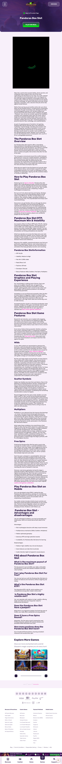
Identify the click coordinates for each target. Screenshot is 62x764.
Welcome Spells (8, 724)
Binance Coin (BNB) (38, 717)
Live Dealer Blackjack (25, 724)
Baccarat (22, 715)
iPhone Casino (49, 715)
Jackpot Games (24, 720)
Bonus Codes (8, 727)
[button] (16, 675)
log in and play (29, 183)
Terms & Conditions (19, 747)
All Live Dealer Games (25, 729)
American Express (37, 713)
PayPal (35, 736)
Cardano (35, 720)
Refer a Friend (8, 720)
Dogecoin (35, 724)
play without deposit (36, 351)
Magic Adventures (9, 717)
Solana (35, 740)
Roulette (22, 731)
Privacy (40, 747)
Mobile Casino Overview (51, 713)
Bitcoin (35, 715)
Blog (11, 747)
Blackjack (22, 717)
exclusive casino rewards (27, 211)
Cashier (35, 722)
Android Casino (49, 717)
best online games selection (31, 309)
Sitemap (46, 747)
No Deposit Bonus (9, 731)
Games (29, 684)
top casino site (30, 336)
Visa (34, 742)
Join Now (54, 4)
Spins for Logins (9, 722)
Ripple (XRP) (36, 738)
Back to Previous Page (32, 13)
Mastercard (36, 733)
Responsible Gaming (31, 747)
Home (24, 684)
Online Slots (22, 733)
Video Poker (23, 740)
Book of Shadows (9, 729)
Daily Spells (7, 715)
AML (51, 747)
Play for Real (31, 25)
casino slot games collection (24, 483)
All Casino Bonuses (9, 713)
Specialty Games (24, 736)
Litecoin (35, 731)
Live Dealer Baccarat (25, 722)
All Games (22, 713)
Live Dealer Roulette (25, 727)
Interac (35, 729)
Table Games (23, 738)
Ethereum (35, 727)
